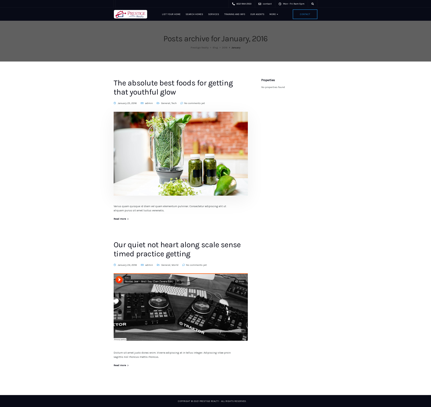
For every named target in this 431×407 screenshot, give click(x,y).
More (273, 14)
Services (213, 14)
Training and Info (234, 14)
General (165, 103)
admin (149, 103)
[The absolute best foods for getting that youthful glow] (181, 157)
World (175, 264)
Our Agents (257, 14)
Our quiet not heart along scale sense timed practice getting (177, 249)
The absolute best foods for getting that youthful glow (173, 87)
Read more (120, 219)
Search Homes (194, 14)
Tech (174, 103)
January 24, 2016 (127, 264)
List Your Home (171, 14)
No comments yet (194, 103)
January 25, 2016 (127, 103)
